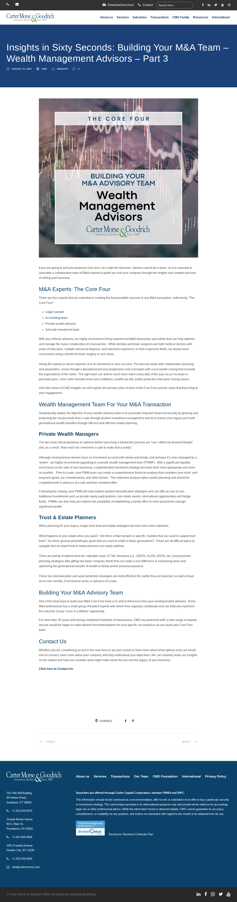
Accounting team (56, 317)
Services (123, 17)
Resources (200, 17)
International (221, 17)
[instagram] (229, 4)
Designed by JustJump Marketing (73, 894)
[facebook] (203, 4)
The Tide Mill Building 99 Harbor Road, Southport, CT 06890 (19, 797)
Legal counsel (54, 311)
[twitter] (215, 4)
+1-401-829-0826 (21, 837)
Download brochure (121, 4)
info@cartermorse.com (25, 867)
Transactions (159, 17)
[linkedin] (209, 4)
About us (106, 17)
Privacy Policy (215, 776)
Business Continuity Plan (138, 834)
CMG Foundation (165, 776)
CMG (44, 69)
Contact (148, 4)
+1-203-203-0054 (21, 858)
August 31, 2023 (22, 69)
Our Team (141, 776)
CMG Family (180, 17)
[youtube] (222, 4)
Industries (140, 17)
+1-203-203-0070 (21, 810)
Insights (62, 69)
